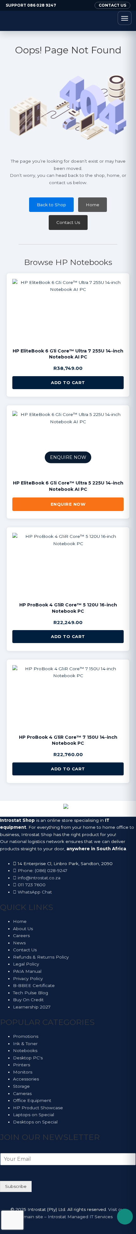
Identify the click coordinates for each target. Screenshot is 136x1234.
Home (92, 204)
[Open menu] (125, 18)
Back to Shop (51, 204)
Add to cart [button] (68, 382)
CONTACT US (112, 5)
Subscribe (16, 1186)
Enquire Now (68, 504)
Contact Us (68, 222)
